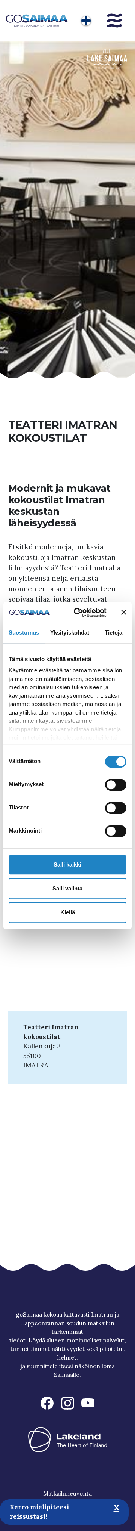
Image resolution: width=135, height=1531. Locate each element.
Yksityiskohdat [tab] (69, 632)
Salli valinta (67, 888)
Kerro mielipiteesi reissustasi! (39, 1512)
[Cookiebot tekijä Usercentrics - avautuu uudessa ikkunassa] (78, 612)
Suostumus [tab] (24, 632)
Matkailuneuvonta (67, 1493)
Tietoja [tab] (114, 632)
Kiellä (67, 912)
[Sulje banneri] (123, 612)
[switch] (115, 785)
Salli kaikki (67, 864)
